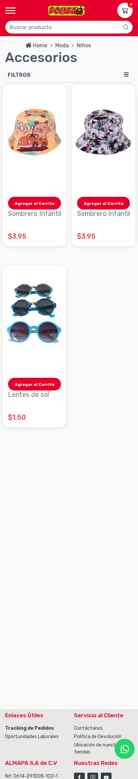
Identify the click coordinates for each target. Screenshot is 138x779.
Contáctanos (88, 728)
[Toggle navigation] (10, 10)
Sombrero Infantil (34, 213)
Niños (84, 45)
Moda (62, 45)
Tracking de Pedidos (29, 728)
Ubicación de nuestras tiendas (98, 748)
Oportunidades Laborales (32, 736)
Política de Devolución (98, 736)
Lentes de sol (28, 395)
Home (40, 45)
